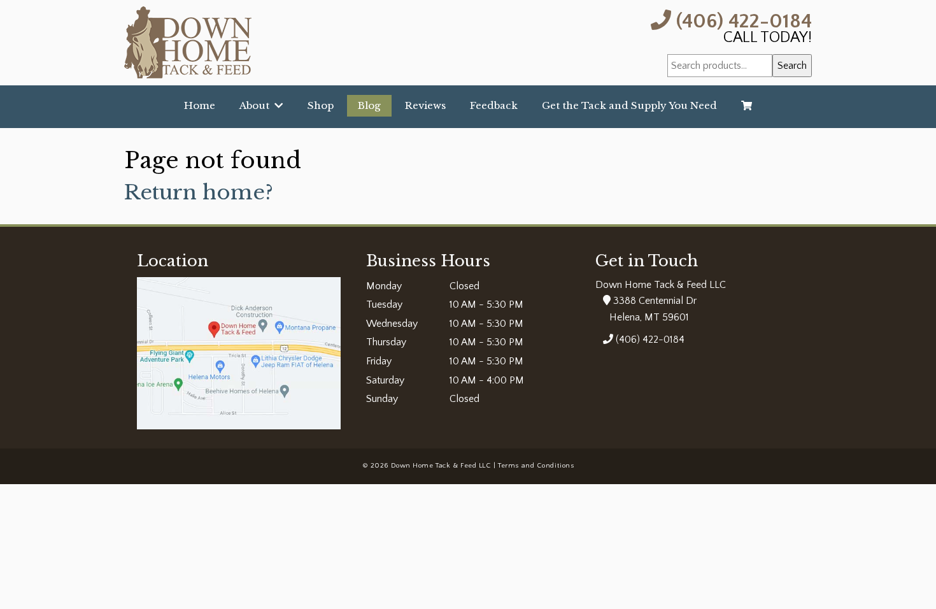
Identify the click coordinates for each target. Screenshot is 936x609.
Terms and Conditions (536, 465)
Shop (321, 105)
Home (199, 105)
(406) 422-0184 (741, 20)
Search (792, 65)
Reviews (425, 105)
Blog (369, 105)
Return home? (198, 192)
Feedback (494, 105)
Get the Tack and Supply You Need (629, 105)
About (256, 105)
